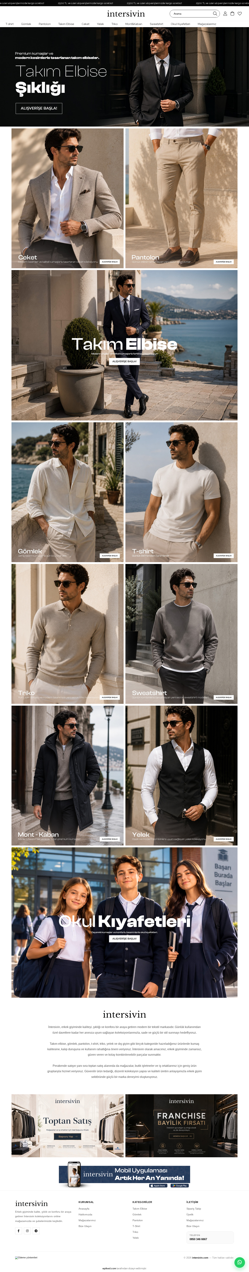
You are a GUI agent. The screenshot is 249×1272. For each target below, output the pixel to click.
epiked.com (109, 1268)
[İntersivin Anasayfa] (43, 1203)
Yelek (136, 1237)
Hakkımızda (85, 1214)
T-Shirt (136, 1226)
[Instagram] (27, 1230)
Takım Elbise (140, 1208)
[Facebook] (18, 1230)
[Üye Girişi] (225, 14)
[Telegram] (36, 1230)
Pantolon (138, 1220)
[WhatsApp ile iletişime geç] (239, 1262)
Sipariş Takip (193, 1208)
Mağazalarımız (87, 1220)
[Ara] (215, 13)
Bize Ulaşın (85, 1226)
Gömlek (137, 1214)
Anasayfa (84, 1208)
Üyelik (189, 1214)
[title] (124, 77)
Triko (135, 1231)
